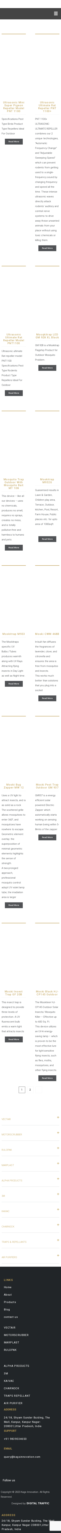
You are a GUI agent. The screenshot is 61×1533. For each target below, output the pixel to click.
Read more (13, 141)
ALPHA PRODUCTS (12, 1180)
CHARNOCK (8, 1226)
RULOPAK (7, 1149)
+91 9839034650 (15, 1438)
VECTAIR (6, 1119)
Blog (7, 1309)
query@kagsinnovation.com (22, 1456)
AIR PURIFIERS (9, 1257)
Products (10, 1302)
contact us (11, 1317)
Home (8, 1287)
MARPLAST (8, 1165)
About (8, 1294)
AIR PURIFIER (13, 1403)
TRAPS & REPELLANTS (14, 1242)
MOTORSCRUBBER (12, 1134)
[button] (56, 13)
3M (3, 1195)
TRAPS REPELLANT (17, 1395)
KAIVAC (5, 1211)
